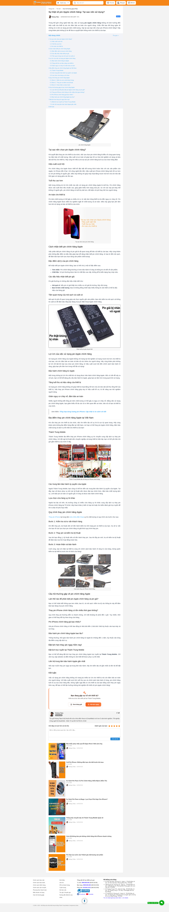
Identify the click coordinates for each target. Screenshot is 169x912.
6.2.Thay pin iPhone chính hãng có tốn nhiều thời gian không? (67, 92)
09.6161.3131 (87, 887)
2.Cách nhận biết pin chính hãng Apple (59, 48)
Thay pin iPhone (54, 517)
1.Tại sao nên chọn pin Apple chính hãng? (60, 39)
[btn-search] (75, 3)
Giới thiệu (62, 880)
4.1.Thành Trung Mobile (56, 70)
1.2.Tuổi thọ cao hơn (55, 44)
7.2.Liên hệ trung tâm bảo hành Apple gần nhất (63, 104)
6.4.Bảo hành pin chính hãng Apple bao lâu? (62, 97)
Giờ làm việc (62, 890)
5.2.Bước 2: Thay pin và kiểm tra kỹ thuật (61, 82)
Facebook (82, 894)
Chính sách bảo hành (39, 882)
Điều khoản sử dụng (38, 892)
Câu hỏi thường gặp (38, 895)
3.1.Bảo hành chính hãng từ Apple (59, 60)
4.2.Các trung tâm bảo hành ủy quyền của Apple (63, 73)
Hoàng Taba (55, 17)
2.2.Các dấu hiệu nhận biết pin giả (59, 53)
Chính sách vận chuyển (39, 887)
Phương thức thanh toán (40, 890)
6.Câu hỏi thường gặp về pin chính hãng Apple (62, 87)
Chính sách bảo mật (38, 880)
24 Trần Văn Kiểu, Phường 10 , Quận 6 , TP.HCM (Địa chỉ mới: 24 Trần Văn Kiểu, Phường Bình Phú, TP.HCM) (120, 882)
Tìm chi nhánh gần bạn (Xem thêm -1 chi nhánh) (115, 898)
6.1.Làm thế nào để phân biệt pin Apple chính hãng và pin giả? (67, 89)
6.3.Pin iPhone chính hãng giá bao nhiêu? (61, 94)
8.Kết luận (51, 106)
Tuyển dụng (62, 887)
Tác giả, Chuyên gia (65, 892)
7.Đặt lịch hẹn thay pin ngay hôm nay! (59, 99)
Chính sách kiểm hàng (39, 885)
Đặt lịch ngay (94, 704)
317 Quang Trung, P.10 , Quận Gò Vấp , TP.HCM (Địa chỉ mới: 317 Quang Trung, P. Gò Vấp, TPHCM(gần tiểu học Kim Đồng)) (119, 890)
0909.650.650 (85, 882)
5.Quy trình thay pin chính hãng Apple (59, 77)
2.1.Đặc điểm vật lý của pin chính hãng (61, 51)
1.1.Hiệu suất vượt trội (56, 41)
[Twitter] (119, 713)
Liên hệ (61, 882)
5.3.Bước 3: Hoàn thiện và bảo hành (60, 85)
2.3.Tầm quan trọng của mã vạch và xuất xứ (62, 56)
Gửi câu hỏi (115, 739)
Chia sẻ (118, 16)
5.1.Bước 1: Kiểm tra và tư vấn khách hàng (62, 80)
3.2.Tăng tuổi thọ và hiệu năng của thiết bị (61, 63)
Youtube (91, 894)
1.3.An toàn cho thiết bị (56, 46)
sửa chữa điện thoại (77, 517)
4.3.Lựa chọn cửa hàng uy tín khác (59, 75)
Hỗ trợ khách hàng (64, 885)
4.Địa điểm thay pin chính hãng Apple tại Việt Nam (62, 68)
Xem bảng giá (77, 704)
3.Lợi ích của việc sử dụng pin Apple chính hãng (62, 58)
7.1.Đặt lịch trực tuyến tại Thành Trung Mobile (62, 102)
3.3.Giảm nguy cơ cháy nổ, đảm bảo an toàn (62, 65)
